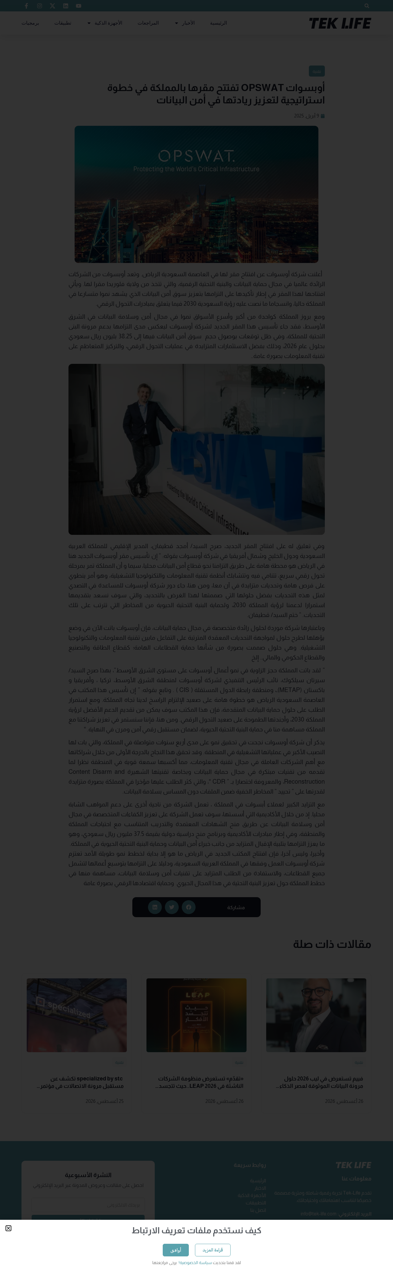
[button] (8, 1228)
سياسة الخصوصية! (195, 1262)
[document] (196, 634)
